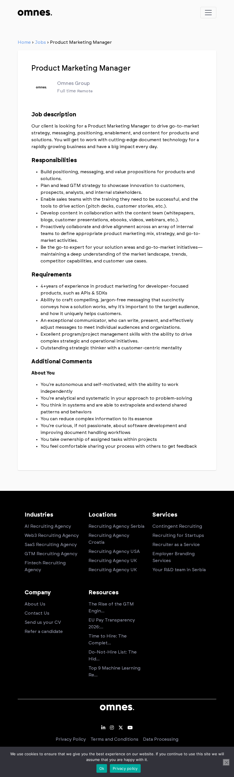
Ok (101, 768)
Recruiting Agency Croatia (108, 539)
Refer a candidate (44, 631)
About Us (35, 604)
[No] (226, 762)
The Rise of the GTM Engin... (111, 607)
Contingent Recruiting (177, 526)
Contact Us (37, 613)
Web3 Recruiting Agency (52, 535)
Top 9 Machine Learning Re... (114, 671)
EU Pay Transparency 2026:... (111, 623)
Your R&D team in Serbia (179, 569)
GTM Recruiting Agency (51, 553)
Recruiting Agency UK (112, 560)
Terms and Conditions (114, 739)
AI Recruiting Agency (48, 526)
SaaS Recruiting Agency (51, 544)
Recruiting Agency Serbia (116, 526)
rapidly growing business (58, 146)
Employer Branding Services (173, 557)
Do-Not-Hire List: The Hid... (112, 655)
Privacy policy (125, 768)
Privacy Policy (71, 739)
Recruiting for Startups (178, 535)
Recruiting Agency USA (114, 551)
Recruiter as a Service (176, 544)
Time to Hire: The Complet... (107, 639)
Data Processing (160, 739)
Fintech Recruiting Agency (45, 566)
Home (24, 42)
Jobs (40, 42)
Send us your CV (43, 622)
